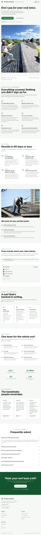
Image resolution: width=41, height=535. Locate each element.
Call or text (3, 527)
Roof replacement (25, 515)
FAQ (2, 525)
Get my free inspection (7, 18)
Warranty (23, 518)
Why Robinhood (4, 515)
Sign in (36, 1)
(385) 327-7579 (25, 489)
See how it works (19, 18)
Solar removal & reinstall (26, 517)
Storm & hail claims (25, 513)
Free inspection (4, 524)
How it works (3, 513)
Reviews (2, 517)
